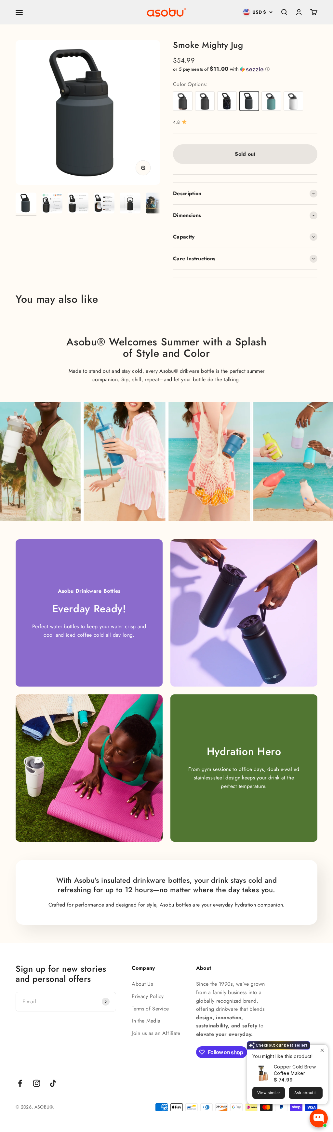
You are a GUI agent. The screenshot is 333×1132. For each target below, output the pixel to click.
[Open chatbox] (319, 1118)
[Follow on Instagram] (36, 1083)
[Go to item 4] (104, 204)
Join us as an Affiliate (156, 1033)
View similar (268, 1092)
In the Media (146, 1020)
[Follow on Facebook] (20, 1083)
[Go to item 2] (52, 204)
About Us (142, 984)
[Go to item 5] (130, 204)
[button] (245, 69)
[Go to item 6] (156, 204)
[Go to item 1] (26, 204)
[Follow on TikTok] (53, 1083)
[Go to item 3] (78, 204)
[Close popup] (322, 1050)
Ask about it (305, 1092)
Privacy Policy (148, 996)
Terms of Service (150, 1008)
